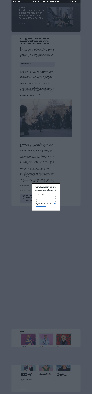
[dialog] (46, 197)
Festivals (43, 1)
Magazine (57, 1)
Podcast (47, 1)
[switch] (55, 196)
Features (38, 1)
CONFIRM (40, 206)
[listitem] (46, 194)
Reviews (34, 1)
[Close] (58, 185)
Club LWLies (52, 1)
